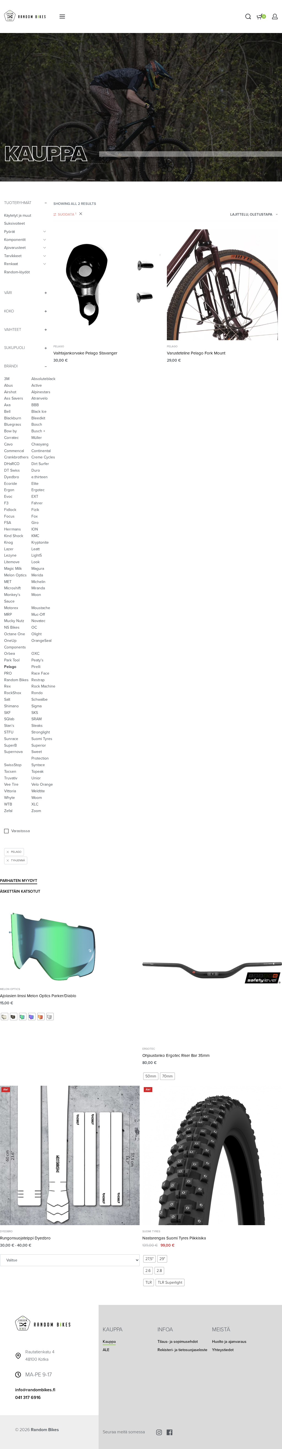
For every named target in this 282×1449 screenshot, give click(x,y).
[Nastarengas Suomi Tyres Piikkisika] (212, 1155)
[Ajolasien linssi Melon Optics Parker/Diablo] (70, 943)
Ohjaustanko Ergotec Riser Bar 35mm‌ (176, 1055)
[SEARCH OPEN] (248, 16)
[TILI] (275, 16)
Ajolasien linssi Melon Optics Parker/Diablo (38, 995)
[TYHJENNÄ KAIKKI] (80, 214)
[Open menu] (62, 16)
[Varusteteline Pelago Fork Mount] (222, 284)
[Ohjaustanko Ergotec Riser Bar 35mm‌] (212, 973)
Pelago (58, 346)
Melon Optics (10, 989)
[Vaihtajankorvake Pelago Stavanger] (108, 284)
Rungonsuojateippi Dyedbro (25, 1238)
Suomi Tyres (151, 1231)
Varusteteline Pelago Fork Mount (196, 353)
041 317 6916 (28, 1397)
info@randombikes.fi (35, 1390)
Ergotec (148, 1048)
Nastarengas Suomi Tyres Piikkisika (174, 1238)
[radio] (4, 1016)
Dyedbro (6, 1231)
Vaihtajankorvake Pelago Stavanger (85, 353)
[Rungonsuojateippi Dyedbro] (70, 1155)
